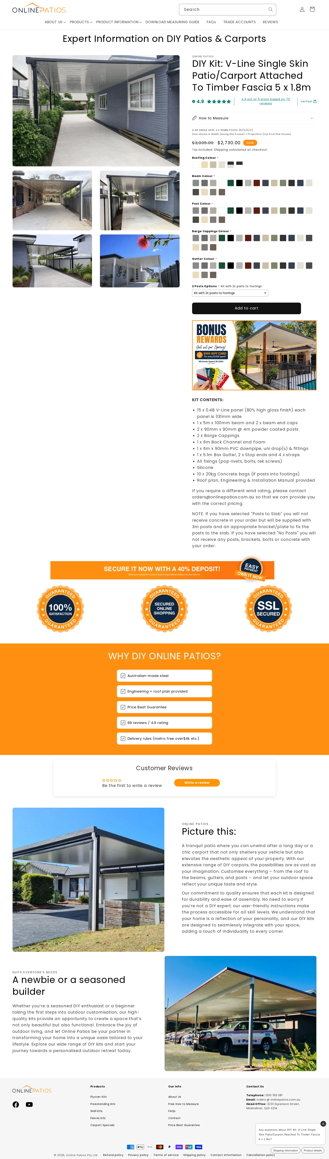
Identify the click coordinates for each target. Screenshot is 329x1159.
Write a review (197, 782)
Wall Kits (96, 1111)
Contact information (226, 1155)
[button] (55, 22)
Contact (174, 1118)
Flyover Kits (98, 1097)
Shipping (221, 149)
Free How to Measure (183, 1104)
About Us (174, 1097)
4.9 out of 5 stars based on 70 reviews (265, 101)
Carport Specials (102, 1125)
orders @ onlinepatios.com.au (278, 1100)
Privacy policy (138, 1155)
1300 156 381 (273, 1095)
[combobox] (227, 9)
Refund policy (113, 1155)
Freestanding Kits (103, 1104)
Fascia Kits (98, 1118)
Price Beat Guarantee (184, 1125)
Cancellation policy (260, 1155)
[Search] (270, 9)
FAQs (172, 1111)
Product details (313, 1150)
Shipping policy (194, 1155)
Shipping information (285, 1150)
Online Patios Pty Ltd (81, 1155)
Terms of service (166, 1155)
